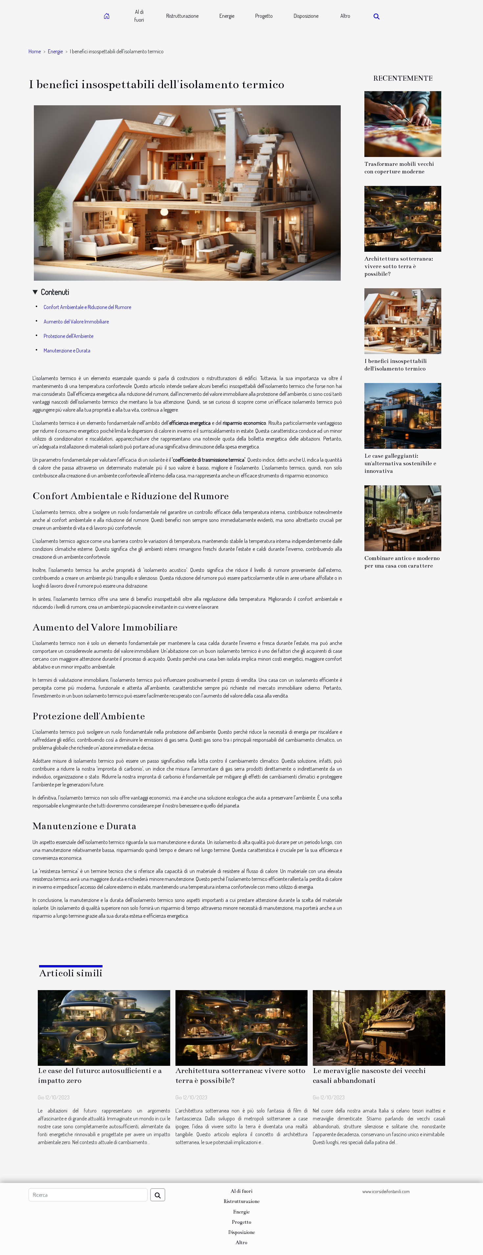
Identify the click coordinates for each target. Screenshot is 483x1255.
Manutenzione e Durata (67, 350)
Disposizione (306, 16)
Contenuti (55, 292)
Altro (345, 16)
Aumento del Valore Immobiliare (76, 321)
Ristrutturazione (182, 16)
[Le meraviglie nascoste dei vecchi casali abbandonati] (379, 1027)
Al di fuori (139, 16)
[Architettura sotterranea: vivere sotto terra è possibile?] (402, 218)
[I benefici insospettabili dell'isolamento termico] (402, 320)
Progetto (264, 16)
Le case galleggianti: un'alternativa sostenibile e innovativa (400, 463)
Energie (226, 16)
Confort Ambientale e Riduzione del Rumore (87, 307)
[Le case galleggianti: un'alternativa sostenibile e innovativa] (402, 415)
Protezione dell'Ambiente (68, 336)
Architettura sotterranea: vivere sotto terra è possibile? (398, 266)
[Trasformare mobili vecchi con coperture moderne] (402, 123)
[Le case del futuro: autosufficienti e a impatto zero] (104, 1027)
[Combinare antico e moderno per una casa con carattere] (402, 517)
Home (35, 51)
